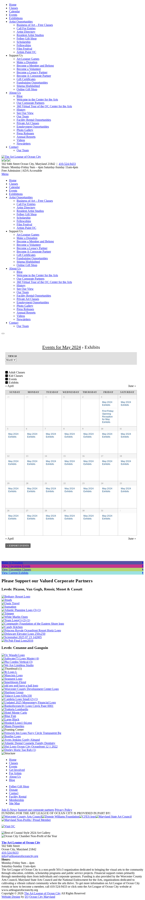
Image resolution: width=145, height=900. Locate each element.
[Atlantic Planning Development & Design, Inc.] (21, 610)
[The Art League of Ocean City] (21, 156)
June (132, 386)
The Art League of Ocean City (21, 842)
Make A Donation (12, 562)
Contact (13, 146)
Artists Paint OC (26, 52)
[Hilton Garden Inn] (30, 746)
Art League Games (28, 58)
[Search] (3, 333)
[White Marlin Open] (15, 616)
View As (12, 356)
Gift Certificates (26, 79)
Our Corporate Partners (30, 102)
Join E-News (9, 809)
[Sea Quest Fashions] (12, 678)
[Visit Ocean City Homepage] (8, 826)
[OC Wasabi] (13, 655)
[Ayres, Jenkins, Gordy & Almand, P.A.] (21, 739)
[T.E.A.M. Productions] (16, 620)
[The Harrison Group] (12, 692)
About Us (15, 92)
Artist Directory (26, 31)
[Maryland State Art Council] (114, 816)
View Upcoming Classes (16, 569)
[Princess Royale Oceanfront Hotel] (31, 630)
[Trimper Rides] (8, 613)
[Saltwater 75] (20, 658)
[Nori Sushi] (22, 637)
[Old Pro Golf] (20, 685)
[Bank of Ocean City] (27, 705)
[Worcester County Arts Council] (22, 816)
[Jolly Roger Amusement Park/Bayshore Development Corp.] (7, 600)
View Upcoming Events (16, 566)
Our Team (23, 116)
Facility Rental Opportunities (34, 119)
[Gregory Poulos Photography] (10, 719)
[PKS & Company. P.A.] (17, 661)
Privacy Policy (63, 809)
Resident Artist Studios (30, 35)
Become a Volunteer (29, 69)
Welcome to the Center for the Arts (37, 99)
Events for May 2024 (61, 347)
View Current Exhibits (15, 572)
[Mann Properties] (13, 726)
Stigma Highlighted (28, 86)
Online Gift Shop (27, 89)
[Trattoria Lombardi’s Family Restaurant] (15, 709)
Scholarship (24, 41)
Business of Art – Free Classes (35, 25)
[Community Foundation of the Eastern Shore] (33, 623)
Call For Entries (26, 28)
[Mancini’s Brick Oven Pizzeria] (12, 675)
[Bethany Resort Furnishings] (16, 596)
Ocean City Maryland (42, 896)
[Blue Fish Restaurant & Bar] (9, 716)
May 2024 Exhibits (107, 403)
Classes (13, 8)
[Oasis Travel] (10, 603)
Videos (21, 140)
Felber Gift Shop (27, 38)
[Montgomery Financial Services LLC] (29, 702)
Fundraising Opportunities (32, 82)
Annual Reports (26, 136)
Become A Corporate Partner (34, 75)
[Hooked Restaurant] (17, 722)
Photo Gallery (25, 130)
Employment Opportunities (33, 126)
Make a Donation (27, 62)
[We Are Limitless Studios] (18, 665)
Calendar (14, 11)
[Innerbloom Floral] (14, 682)
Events (13, 14)
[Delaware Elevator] (23, 633)
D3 (27, 896)
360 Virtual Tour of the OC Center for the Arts (44, 106)
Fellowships (24, 45)
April (9, 386)
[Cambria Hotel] (20, 699)
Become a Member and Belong (35, 65)
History (21, 109)
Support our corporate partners (36, 809)
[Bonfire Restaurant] (11, 736)
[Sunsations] (9, 606)
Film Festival (24, 48)
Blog (19, 96)
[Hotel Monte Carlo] (14, 712)
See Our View (25, 113)
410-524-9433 (67, 163)
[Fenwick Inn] (31, 733)
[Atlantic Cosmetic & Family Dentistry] (28, 743)
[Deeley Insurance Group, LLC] (19, 750)
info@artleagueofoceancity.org (20, 856)
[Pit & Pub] (17, 640)
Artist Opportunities (21, 21)
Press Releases (25, 133)
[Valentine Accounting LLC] (17, 695)
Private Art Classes (28, 123)
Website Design (11, 896)
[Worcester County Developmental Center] (30, 689)
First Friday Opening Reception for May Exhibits (107, 416)
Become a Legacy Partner (32, 72)
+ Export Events (18, 545)
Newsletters (24, 143)
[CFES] (87, 816)
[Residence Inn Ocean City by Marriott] (9, 672)
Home (12, 4)
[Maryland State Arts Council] (60, 816)
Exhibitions (16, 18)
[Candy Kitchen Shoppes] (12, 627)
